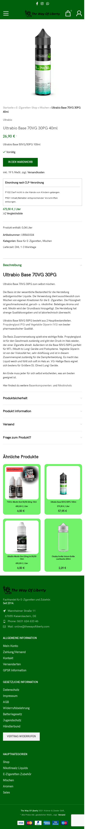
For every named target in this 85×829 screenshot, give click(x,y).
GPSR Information (14, 670)
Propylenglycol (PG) (14, 324)
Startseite (8, 107)
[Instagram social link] (42, 4)
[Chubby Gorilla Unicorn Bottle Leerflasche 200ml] (63, 537)
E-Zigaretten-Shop (26, 107)
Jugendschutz (12, 720)
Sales (6, 792)
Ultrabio (7, 120)
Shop (6, 762)
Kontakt (8, 658)
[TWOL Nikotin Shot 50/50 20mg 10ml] (22, 482)
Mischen (44, 107)
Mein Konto (10, 646)
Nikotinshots (65, 385)
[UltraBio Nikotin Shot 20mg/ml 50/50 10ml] (22, 537)
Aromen (8, 786)
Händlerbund (11, 726)
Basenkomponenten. (40, 385)
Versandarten (12, 664)
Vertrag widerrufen (21, 736)
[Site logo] (42, 13)
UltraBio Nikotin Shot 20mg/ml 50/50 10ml (21, 557)
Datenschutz (11, 690)
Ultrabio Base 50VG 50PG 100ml (63, 502)
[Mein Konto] (79, 13)
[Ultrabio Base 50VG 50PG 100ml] (63, 482)
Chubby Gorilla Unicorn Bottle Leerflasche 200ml (63, 557)
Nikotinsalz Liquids (15, 768)
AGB (6, 702)
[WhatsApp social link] (47, 4)
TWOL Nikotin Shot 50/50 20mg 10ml (22, 502)
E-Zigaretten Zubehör (17, 774)
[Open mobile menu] (6, 13)
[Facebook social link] (37, 4)
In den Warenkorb (20, 162)
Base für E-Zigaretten (29, 241)
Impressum (10, 696)
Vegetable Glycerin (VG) (44, 324)
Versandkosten (35, 172)
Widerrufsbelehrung (16, 708)
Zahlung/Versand (14, 652)
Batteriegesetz (12, 714)
